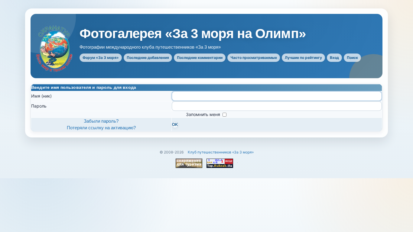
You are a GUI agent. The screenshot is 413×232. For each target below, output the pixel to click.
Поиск (352, 57)
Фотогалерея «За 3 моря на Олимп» (193, 33)
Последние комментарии (200, 57)
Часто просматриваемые (253, 57)
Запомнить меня (203, 114)
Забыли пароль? (101, 121)
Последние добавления (148, 57)
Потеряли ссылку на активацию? (101, 127)
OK (175, 125)
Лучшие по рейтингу (303, 57)
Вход (334, 57)
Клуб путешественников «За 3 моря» (221, 152)
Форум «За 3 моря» (101, 57)
